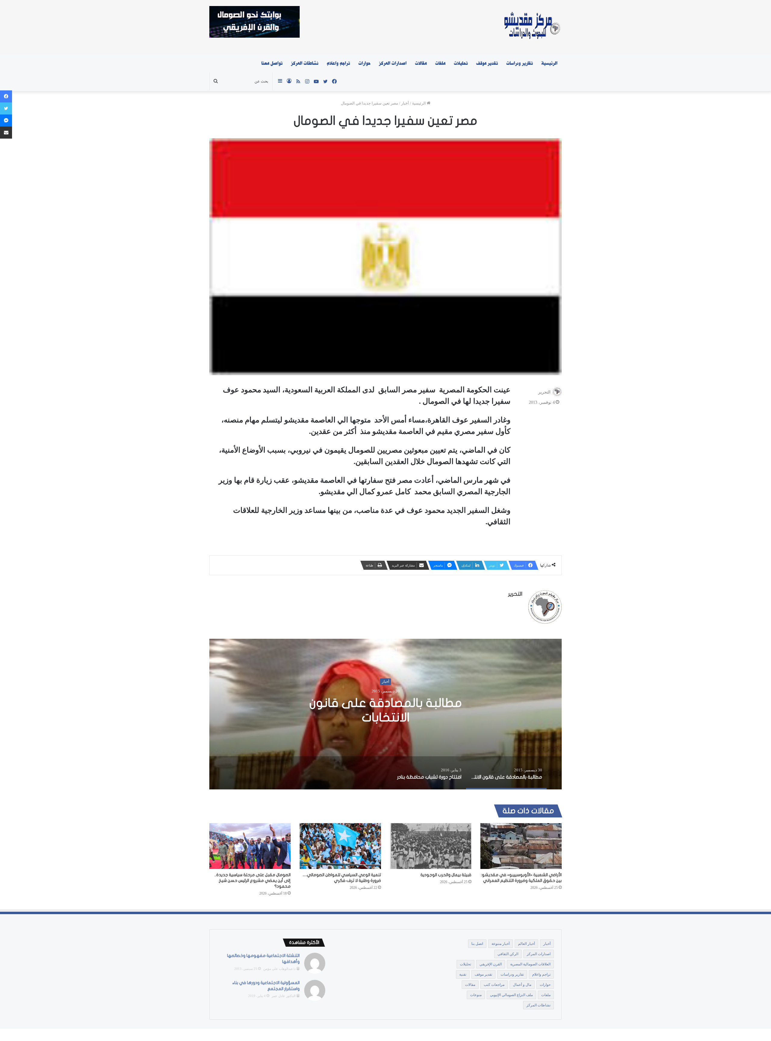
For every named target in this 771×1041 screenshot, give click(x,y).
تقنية (462, 974)
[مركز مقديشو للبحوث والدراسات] (532, 27)
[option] (327, 714)
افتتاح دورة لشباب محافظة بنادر (327, 710)
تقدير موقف (487, 63)
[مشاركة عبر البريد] (6, 133)
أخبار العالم (526, 944)
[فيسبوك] (6, 96)
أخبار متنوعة (501, 944)
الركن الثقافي (508, 954)
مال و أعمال (522, 985)
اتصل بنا (477, 944)
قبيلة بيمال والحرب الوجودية (445, 875)
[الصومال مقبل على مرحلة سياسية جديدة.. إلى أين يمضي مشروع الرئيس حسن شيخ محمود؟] (250, 846)
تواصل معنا (271, 63)
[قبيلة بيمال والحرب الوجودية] (430, 846)
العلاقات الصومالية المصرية (530, 964)
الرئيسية (549, 63)
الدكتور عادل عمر (283, 996)
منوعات (476, 995)
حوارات (364, 63)
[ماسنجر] (6, 120)
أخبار (405, 103)
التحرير (544, 392)
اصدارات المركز (393, 63)
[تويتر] (6, 108)
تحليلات (461, 63)
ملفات (440, 63)
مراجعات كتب (494, 985)
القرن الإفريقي (490, 964)
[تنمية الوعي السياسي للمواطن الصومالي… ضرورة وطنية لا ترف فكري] (340, 846)
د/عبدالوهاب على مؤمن (279, 968)
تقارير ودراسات (519, 63)
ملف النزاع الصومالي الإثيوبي (511, 995)
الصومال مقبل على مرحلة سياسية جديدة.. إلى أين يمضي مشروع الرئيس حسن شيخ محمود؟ (252, 881)
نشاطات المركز (304, 63)
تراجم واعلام (338, 63)
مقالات (421, 63)
